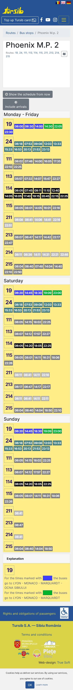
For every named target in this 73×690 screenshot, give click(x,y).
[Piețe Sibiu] (44, 653)
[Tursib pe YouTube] (48, 20)
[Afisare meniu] (64, 20)
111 (25, 52)
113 (30, 52)
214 (57, 52)
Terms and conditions (36, 634)
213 (51, 52)
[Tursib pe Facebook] (41, 20)
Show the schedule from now (29, 94)
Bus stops (27, 33)
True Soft (63, 662)
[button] (20, 20)
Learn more (42, 684)
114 (35, 52)
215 (8, 56)
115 (41, 52)
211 (46, 52)
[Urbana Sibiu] (50, 643)
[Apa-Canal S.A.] (23, 653)
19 (16, 52)
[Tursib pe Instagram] (55, 20)
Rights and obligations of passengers (29, 613)
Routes (11, 33)
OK (30, 685)
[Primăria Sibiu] (25, 643)
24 (20, 52)
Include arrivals (16, 107)
